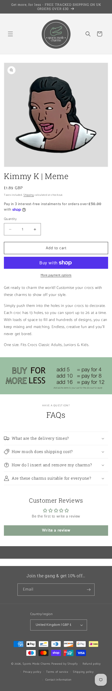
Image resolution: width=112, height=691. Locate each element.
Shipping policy (83, 672)
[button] (10, 34)
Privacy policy (32, 672)
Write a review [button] (56, 530)
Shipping (28, 195)
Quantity (10, 219)
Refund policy (92, 664)
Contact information (58, 679)
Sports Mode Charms (37, 664)
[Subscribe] (88, 589)
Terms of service (57, 672)
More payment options (56, 275)
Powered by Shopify (64, 664)
